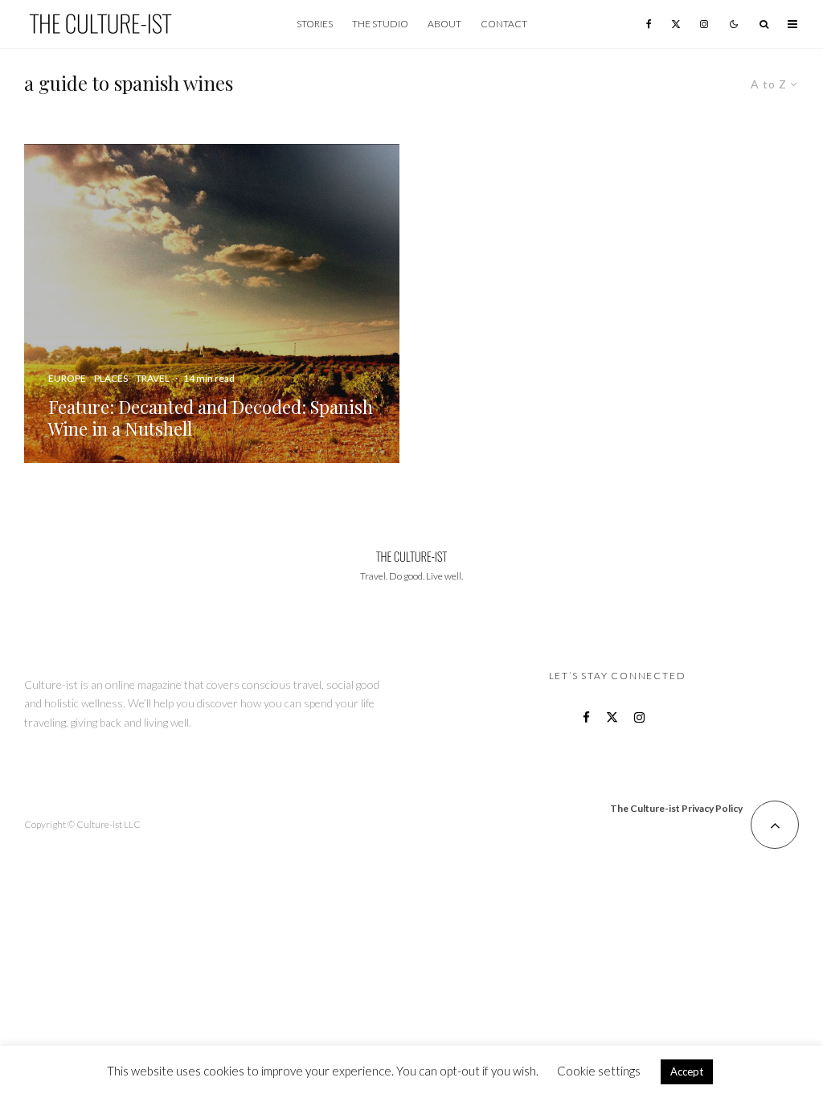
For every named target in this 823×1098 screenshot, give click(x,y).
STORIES (315, 24)
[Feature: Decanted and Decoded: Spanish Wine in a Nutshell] (211, 303)
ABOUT (444, 24)
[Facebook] (649, 24)
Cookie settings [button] (599, 1070)
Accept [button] (686, 1071)
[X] (675, 24)
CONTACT (504, 24)
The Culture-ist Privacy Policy (676, 808)
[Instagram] (704, 24)
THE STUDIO (380, 24)
